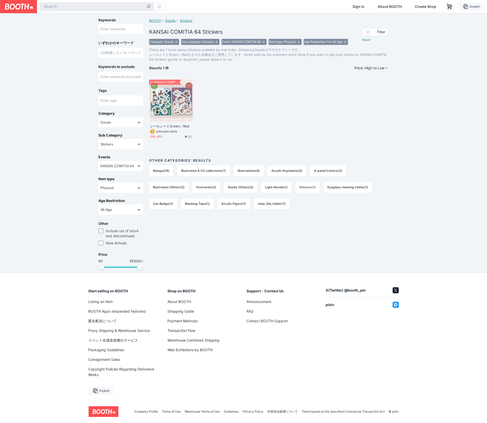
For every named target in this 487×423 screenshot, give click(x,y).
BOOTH (155, 21)
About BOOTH (390, 6)
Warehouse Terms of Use (202, 411)
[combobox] (97, 7)
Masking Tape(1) (197, 204)
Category (106, 113)
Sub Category (110, 135)
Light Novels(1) (276, 187)
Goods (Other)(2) (240, 187)
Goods (170, 21)
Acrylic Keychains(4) (286, 171)
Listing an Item (100, 301)
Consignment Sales (104, 359)
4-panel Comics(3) (328, 171)
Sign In (358, 6)
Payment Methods (182, 321)
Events (104, 157)
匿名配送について (102, 321)
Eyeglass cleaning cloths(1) (347, 187)
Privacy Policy (253, 411)
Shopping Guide (180, 311)
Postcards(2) (206, 187)
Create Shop (425, 6)
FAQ (250, 311)
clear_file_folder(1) (272, 204)
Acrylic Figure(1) (233, 204)
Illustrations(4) (249, 171)
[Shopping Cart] (449, 6)
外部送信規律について (282, 411)
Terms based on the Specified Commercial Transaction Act (343, 411)
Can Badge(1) (163, 204)
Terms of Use (171, 411)
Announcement (259, 301)
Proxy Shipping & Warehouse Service (119, 330)
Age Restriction (111, 200)
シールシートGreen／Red (169, 126)
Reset (366, 40)
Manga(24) (161, 171)
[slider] (101, 267)
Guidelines (231, 411)
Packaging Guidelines (106, 350)
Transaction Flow (181, 330)
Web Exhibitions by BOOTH (190, 350)
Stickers (186, 21)
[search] (149, 6)
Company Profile (146, 411)
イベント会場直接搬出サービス (113, 340)
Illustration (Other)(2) (169, 187)
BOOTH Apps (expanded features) (117, 311)
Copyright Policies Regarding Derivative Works (121, 372)
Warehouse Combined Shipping (193, 340)
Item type (106, 179)
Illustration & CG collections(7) (203, 171)
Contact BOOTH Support (267, 321)
